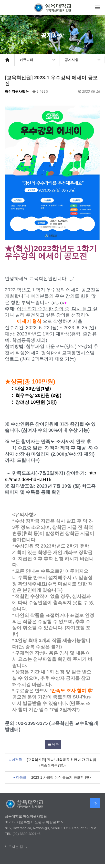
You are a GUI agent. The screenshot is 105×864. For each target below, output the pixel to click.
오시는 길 (15, 847)
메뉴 (97, 7)
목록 (55, 744)
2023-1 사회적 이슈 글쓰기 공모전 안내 (61, 777)
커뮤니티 (26, 60)
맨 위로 (95, 803)
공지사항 (71, 60)
